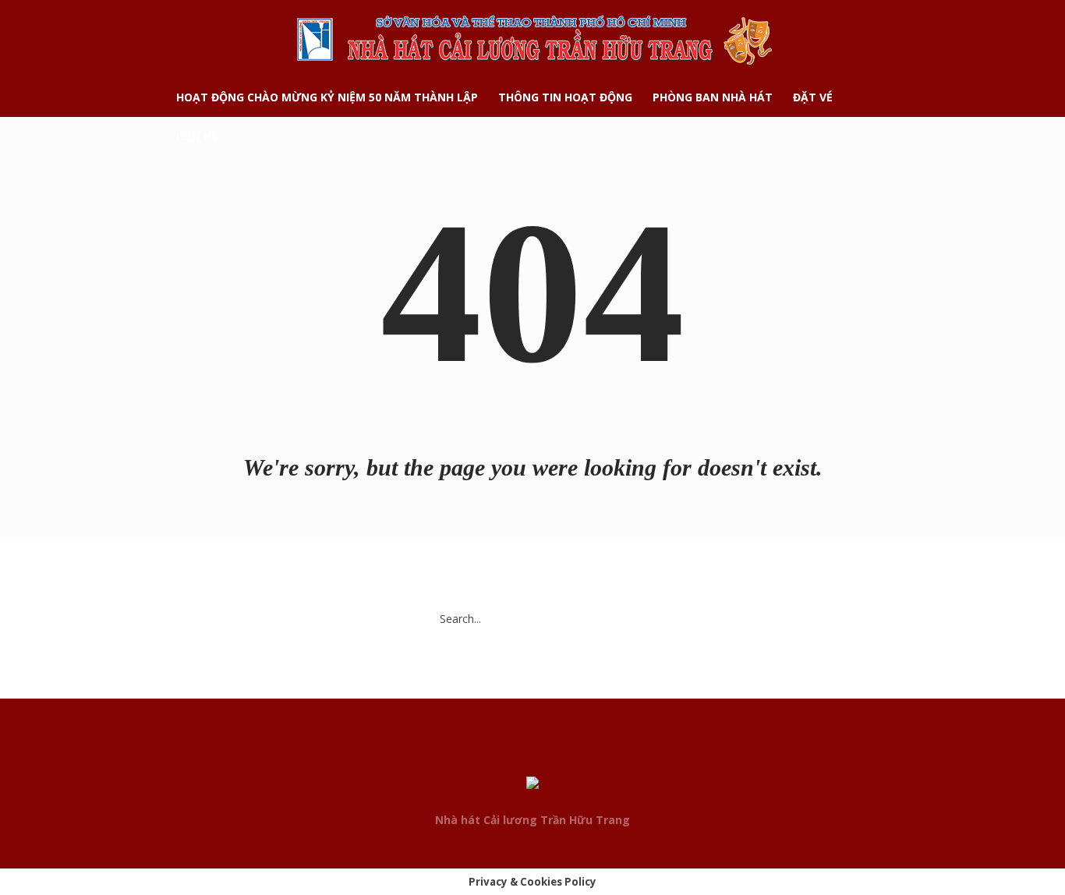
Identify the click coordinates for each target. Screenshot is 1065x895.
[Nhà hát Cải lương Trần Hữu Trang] (532, 785)
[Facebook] (503, 754)
